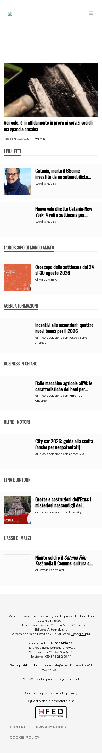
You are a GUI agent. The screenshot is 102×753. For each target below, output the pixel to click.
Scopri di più (80, 634)
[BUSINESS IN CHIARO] (20, 358)
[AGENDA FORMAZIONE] (21, 300)
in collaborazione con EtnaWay (60, 512)
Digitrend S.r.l (68, 679)
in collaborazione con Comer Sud (61, 454)
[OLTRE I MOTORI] (17, 416)
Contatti (20, 727)
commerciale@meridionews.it (61, 665)
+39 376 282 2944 (57, 656)
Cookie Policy (24, 737)
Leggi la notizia (45, 183)
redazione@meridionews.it (55, 647)
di (37, 279)
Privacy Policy (51, 727)
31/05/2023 (23, 138)
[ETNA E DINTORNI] (18, 474)
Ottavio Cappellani (51, 570)
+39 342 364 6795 (60, 652)
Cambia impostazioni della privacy (51, 693)
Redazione (10, 138)
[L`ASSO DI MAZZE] (17, 532)
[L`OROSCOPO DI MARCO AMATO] (29, 242)
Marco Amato (48, 279)
